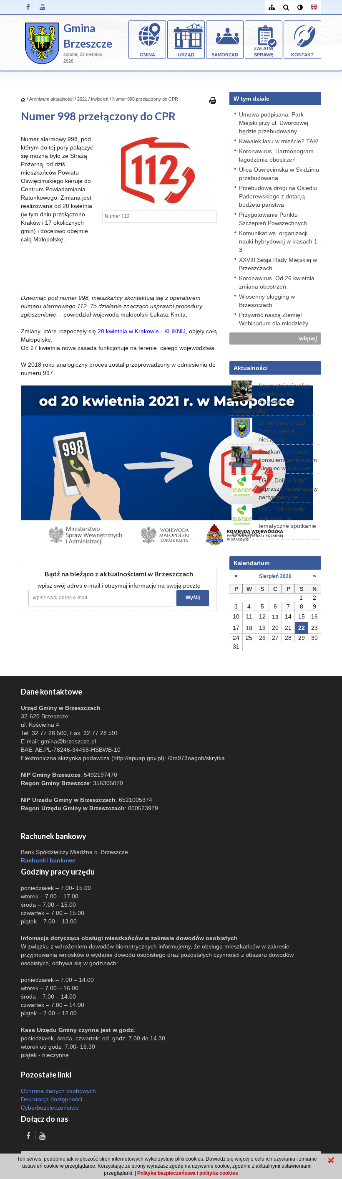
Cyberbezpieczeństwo (50, 1107)
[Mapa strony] (271, 7)
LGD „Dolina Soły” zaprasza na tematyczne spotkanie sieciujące (273, 522)
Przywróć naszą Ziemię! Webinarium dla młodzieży (273, 319)
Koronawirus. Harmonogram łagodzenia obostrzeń (276, 155)
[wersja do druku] (213, 100)
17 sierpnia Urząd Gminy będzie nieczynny (282, 431)
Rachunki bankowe (48, 860)
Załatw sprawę (263, 52)
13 (275, 617)
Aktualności (251, 368)
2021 (82, 98)
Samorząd (224, 54)
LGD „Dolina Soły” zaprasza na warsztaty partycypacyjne (288, 488)
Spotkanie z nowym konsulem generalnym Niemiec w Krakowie (288, 460)
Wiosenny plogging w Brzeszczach (267, 300)
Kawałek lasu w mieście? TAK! (279, 141)
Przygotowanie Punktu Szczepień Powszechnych (273, 218)
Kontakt (302, 54)
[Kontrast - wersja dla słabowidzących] (300, 7)
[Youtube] (42, 7)
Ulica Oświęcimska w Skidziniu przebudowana (279, 173)
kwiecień (99, 98)
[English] (314, 7)
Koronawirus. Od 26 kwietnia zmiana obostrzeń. (276, 282)
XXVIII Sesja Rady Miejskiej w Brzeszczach (278, 263)
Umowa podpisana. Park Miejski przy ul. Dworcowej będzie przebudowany (273, 122)
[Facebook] (28, 7)
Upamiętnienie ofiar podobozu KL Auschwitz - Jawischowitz (270, 398)
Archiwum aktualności (52, 98)
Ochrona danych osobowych (58, 1091)
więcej (308, 338)
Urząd (186, 54)
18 (249, 628)
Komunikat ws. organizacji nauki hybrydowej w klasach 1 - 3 (280, 241)
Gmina (147, 54)
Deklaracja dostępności (51, 1099)
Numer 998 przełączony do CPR (145, 98)
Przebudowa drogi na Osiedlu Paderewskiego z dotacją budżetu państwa (278, 196)
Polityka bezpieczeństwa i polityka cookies (187, 1173)
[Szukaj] (286, 7)
